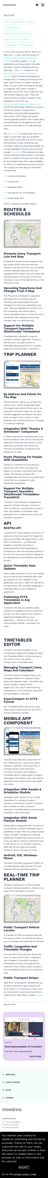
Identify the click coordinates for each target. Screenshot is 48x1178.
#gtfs (31, 21)
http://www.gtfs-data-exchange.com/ (22, 104)
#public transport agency (18, 33)
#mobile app (11, 27)
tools (30, 61)
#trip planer (26, 45)
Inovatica (14, 133)
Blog (8, 1090)
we (14, 55)
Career (9, 1098)
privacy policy (22, 1174)
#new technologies (15, 21)
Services (10, 1074)
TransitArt (16, 152)
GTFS (21, 70)
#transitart (10, 45)
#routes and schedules (17, 39)
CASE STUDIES (13, 1082)
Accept (30, 1167)
